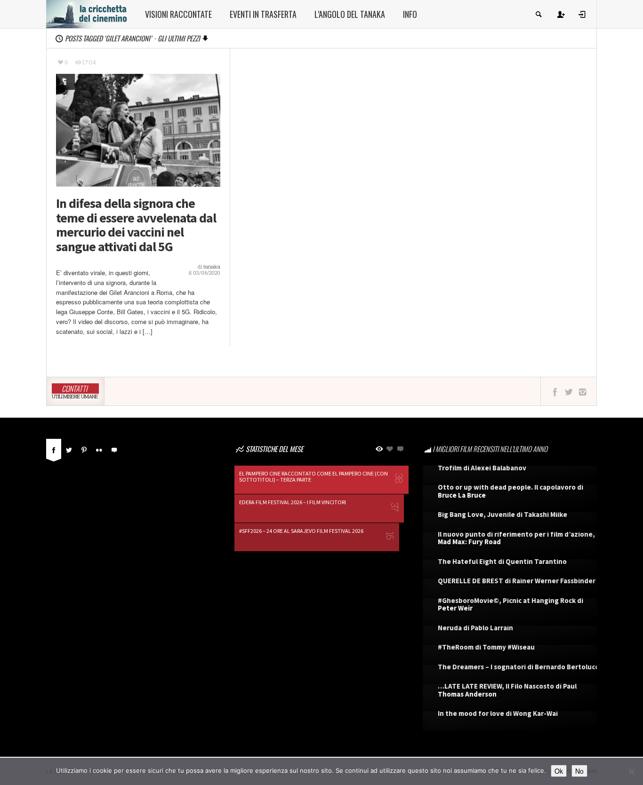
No (579, 771)
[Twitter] (68, 449)
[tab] (53, 452)
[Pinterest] (83, 449)
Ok (559, 771)
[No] (631, 771)
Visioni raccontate (178, 14)
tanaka (211, 266)
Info (410, 14)
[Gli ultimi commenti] (113, 449)
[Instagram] (582, 391)
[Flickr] (98, 449)
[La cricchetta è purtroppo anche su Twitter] (569, 391)
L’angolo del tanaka (349, 14)
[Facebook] (53, 449)
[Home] (88, 13)
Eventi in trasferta (263, 14)
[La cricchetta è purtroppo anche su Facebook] (555, 391)
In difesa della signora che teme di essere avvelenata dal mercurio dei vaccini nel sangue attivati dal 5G (136, 225)
